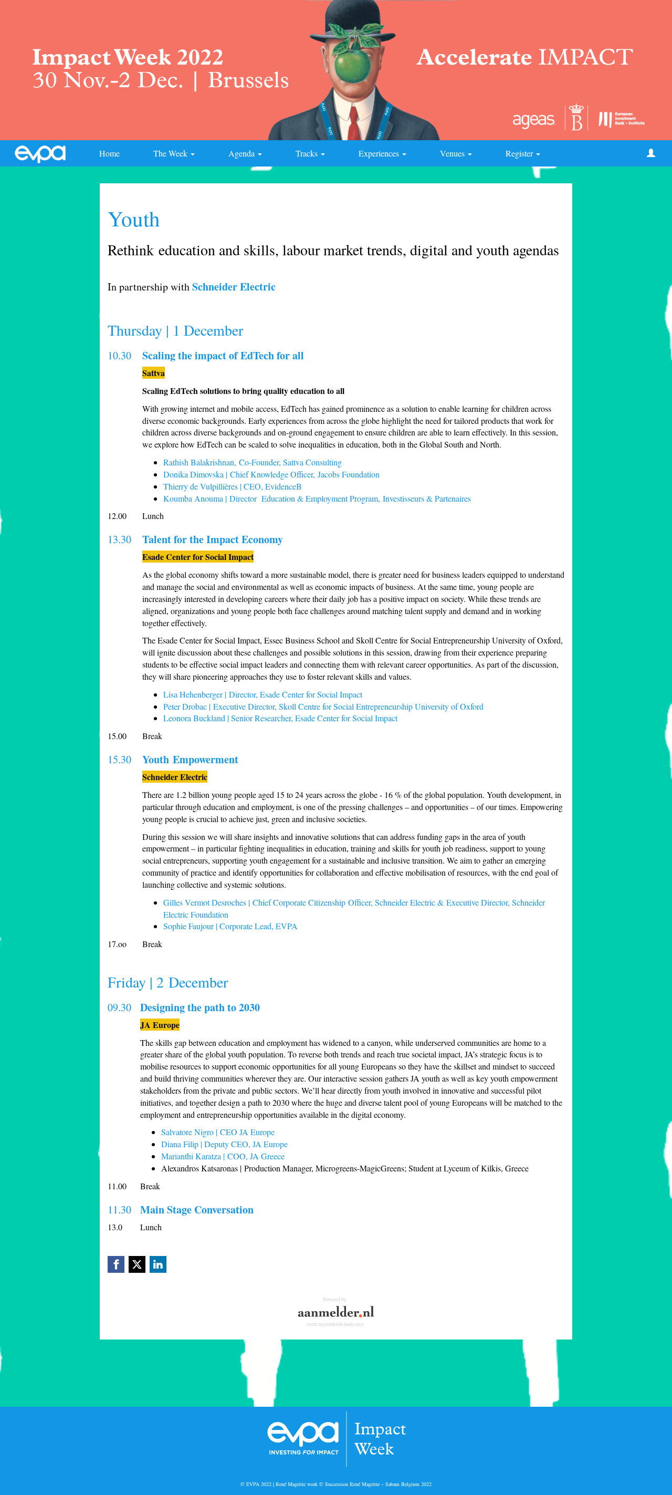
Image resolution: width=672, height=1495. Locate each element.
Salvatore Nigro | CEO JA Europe (218, 1131)
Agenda (242, 153)
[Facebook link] (116, 1264)
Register (520, 153)
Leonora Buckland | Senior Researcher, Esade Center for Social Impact (281, 717)
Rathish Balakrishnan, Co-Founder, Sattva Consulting (252, 462)
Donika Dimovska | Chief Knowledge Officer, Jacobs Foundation (271, 474)
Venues (453, 153)
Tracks (308, 153)
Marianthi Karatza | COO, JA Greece (223, 1155)
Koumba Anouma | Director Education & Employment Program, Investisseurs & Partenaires (317, 498)
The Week (171, 153)
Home (109, 153)
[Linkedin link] (158, 1264)
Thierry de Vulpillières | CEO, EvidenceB (232, 486)
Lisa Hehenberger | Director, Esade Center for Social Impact (262, 694)
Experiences (380, 153)
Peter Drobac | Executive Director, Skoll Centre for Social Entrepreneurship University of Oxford (323, 706)
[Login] (651, 153)
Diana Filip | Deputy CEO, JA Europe (224, 1143)
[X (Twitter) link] (137, 1264)
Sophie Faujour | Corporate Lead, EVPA (230, 925)
